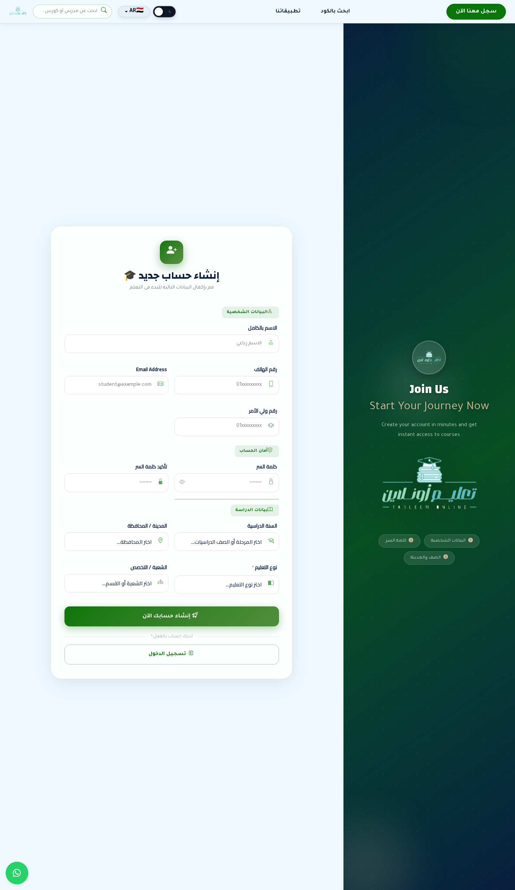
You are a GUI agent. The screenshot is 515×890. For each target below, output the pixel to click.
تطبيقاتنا (288, 11)
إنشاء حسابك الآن (167, 617)
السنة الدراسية (262, 526)
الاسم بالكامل (262, 328)
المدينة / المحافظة (147, 526)
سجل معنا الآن (476, 12)
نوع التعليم (264, 568)
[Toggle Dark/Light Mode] (164, 11)
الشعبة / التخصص (148, 567)
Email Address (151, 369)
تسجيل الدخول (168, 654)
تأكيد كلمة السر (151, 467)
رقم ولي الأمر (263, 410)
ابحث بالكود (335, 11)
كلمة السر (266, 467)
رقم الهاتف (265, 369)
